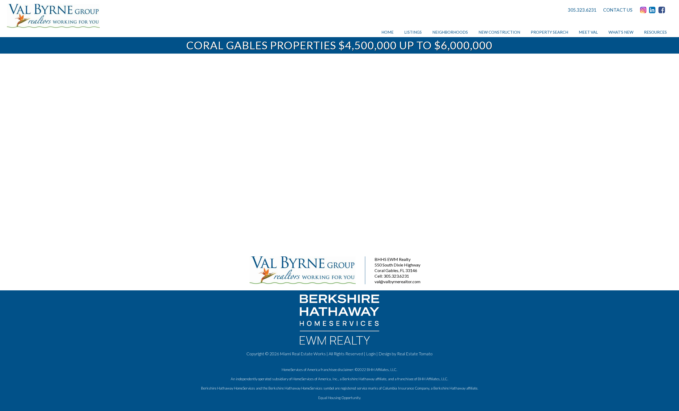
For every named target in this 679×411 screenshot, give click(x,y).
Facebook (662, 10)
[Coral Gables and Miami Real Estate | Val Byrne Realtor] (53, 16)
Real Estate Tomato (415, 353)
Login (371, 353)
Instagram (644, 10)
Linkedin (653, 10)
